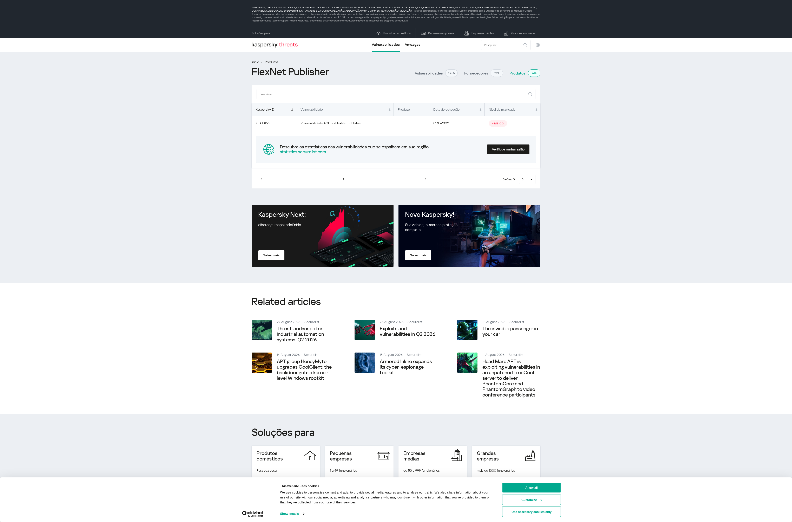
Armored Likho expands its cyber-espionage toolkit (406, 367)
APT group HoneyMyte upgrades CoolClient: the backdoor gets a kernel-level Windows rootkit (304, 370)
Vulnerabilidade (312, 109)
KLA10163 (263, 123)
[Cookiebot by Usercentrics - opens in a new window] (253, 514)
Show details (289, 513)
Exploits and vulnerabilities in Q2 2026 (407, 331)
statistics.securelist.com (303, 151)
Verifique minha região (508, 149)
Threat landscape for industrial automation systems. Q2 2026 (300, 334)
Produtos (271, 62)
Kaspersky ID (265, 109)
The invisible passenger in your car (510, 331)
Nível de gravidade (502, 109)
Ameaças (412, 44)
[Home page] (276, 44)
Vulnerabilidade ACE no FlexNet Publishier (331, 123)
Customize (529, 500)
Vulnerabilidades (386, 44)
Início (255, 62)
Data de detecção (446, 109)
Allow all (531, 487)
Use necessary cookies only (532, 512)
